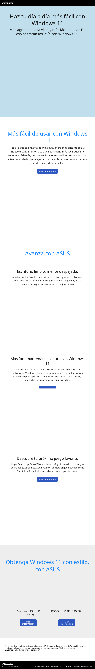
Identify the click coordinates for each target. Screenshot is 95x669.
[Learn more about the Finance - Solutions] (47, 387)
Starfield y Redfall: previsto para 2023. (23, 650)
